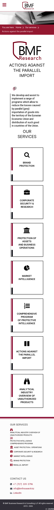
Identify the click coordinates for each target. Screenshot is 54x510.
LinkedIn (17, 493)
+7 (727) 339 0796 (23, 484)
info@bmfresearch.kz (23, 488)
